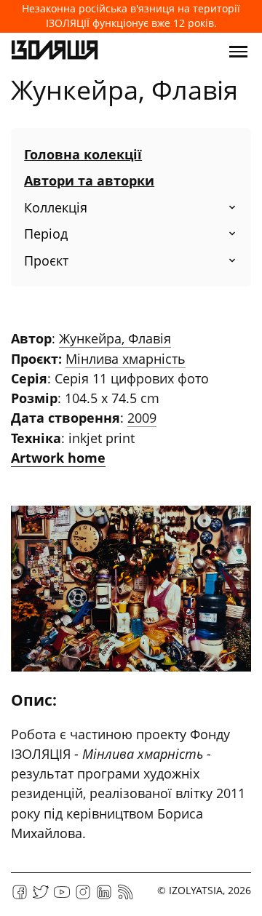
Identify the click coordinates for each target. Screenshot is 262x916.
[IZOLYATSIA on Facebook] (19, 897)
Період (46, 233)
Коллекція (55, 207)
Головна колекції (83, 154)
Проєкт (46, 260)
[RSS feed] (125, 897)
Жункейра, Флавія (115, 338)
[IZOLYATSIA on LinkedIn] (104, 897)
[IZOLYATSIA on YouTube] (62, 897)
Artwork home (58, 457)
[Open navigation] (238, 52)
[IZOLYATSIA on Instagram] (83, 897)
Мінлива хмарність (126, 358)
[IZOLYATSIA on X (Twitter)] (40, 897)
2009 (141, 417)
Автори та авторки (89, 180)
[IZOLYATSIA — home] (54, 51)
